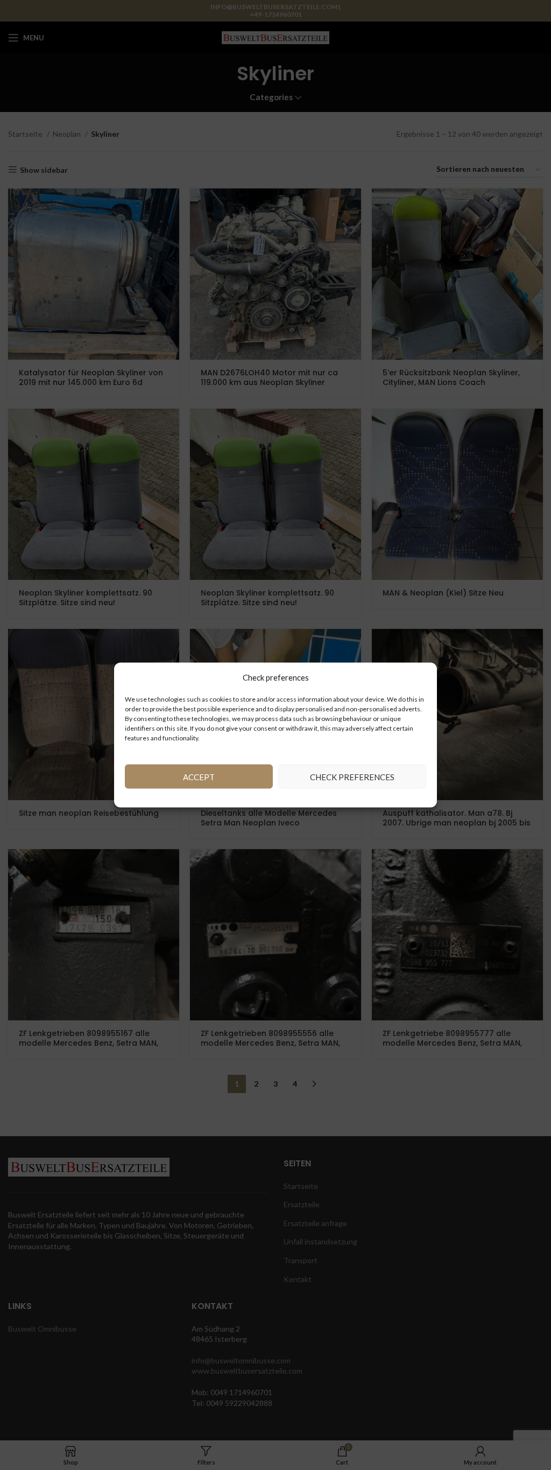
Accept (199, 776)
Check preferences (352, 776)
